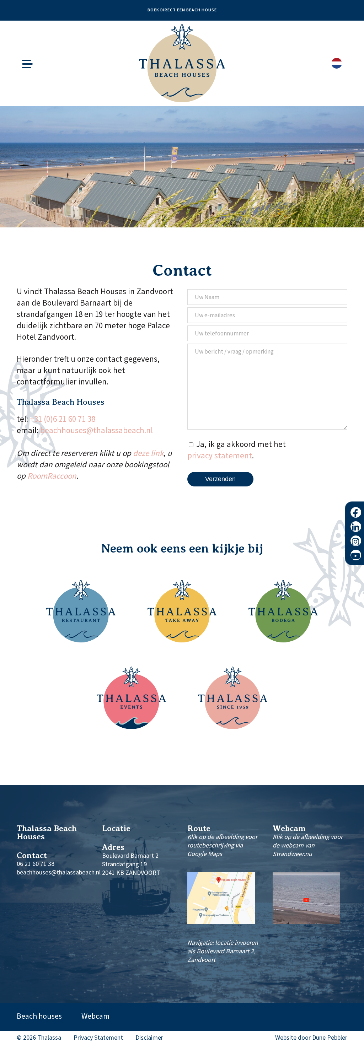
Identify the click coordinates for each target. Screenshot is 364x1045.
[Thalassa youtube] (355, 555)
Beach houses (39, 1015)
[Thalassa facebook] (355, 512)
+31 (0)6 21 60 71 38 (62, 419)
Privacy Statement (98, 1037)
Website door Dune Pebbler (311, 1037)
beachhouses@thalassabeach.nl (96, 430)
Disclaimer (149, 1037)
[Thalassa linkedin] (355, 526)
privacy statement (219, 455)
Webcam (95, 1015)
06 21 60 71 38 (35, 864)
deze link (148, 453)
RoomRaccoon (51, 475)
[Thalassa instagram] (355, 540)
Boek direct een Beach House (182, 9)
